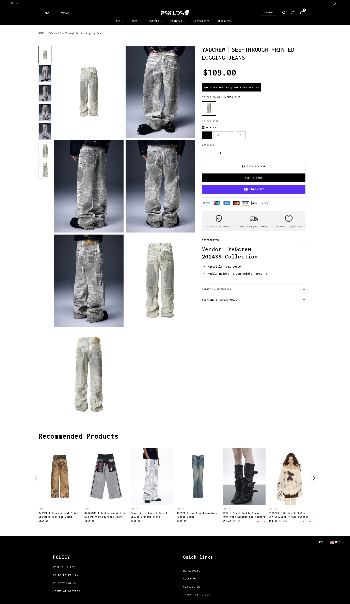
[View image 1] (44, 54)
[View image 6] (44, 150)
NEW (118, 21)
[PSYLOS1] (175, 12)
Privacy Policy (65, 583)
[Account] (293, 12)
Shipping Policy (65, 574)
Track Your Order (196, 594)
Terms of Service (66, 590)
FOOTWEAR (176, 21)
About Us (189, 578)
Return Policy (64, 566)
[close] (335, 3)
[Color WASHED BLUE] (209, 108)
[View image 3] (44, 93)
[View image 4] (44, 112)
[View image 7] (44, 170)
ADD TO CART (253, 177)
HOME (41, 33)
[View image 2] (44, 73)
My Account (191, 570)
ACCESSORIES (201, 21)
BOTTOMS (154, 21)
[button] (210, 127)
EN (12, 3)
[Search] (284, 12)
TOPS (135, 21)
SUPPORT (268, 12)
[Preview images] (60, 497)
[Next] (314, 478)
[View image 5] (44, 131)
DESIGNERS (224, 21)
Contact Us (191, 586)
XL (240, 135)
